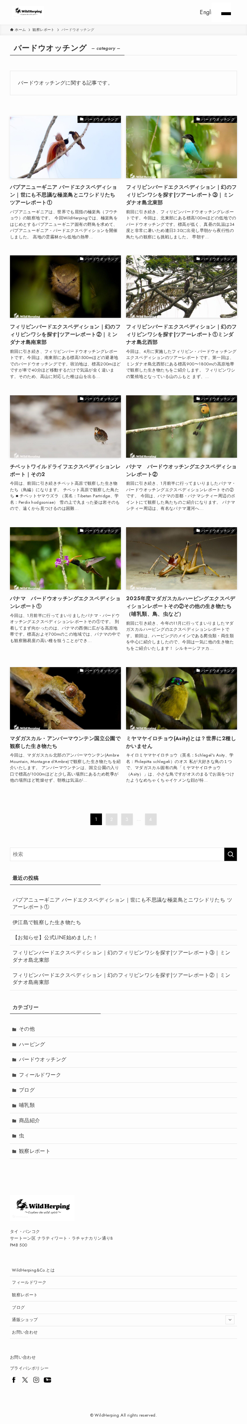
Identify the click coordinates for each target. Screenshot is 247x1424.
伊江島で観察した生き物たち (47, 922)
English (209, 12)
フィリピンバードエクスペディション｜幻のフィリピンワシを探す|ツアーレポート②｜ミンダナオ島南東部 (122, 978)
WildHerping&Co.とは (33, 1270)
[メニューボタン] (221, 12)
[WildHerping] (28, 12)
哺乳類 (27, 1105)
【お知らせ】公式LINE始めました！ (55, 937)
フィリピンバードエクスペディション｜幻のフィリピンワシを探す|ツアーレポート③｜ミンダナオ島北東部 (122, 956)
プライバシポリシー (29, 1368)
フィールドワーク (40, 1075)
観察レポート (34, 1151)
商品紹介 (29, 1120)
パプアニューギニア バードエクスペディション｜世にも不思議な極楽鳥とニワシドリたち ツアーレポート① (122, 903)
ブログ (27, 1090)
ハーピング (32, 1044)
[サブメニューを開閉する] (229, 1319)
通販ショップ (25, 1320)
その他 (27, 1029)
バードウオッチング (43, 1059)
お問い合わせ (25, 1332)
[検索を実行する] (230, 854)
